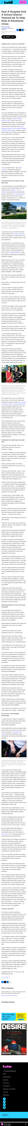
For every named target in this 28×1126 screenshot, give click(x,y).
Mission (4, 1073)
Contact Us (5, 1092)
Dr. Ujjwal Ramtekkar (14, 252)
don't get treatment (19, 234)
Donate (23, 2)
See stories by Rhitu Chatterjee (9, 995)
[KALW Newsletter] (14, 1017)
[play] (2, 1124)
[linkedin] (4, 1104)
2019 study (4, 834)
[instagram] (4, 1101)
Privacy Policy (6, 1083)
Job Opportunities (7, 1076)
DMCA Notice (6, 1095)
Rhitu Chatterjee (5, 27)
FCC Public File (6, 1086)
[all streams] (26, 1124)
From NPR (5, 977)
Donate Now (5, 1079)
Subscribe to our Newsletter (9, 1089)
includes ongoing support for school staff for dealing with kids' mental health (13, 128)
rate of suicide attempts (18, 194)
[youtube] (4, 1107)
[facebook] (4, 1098)
